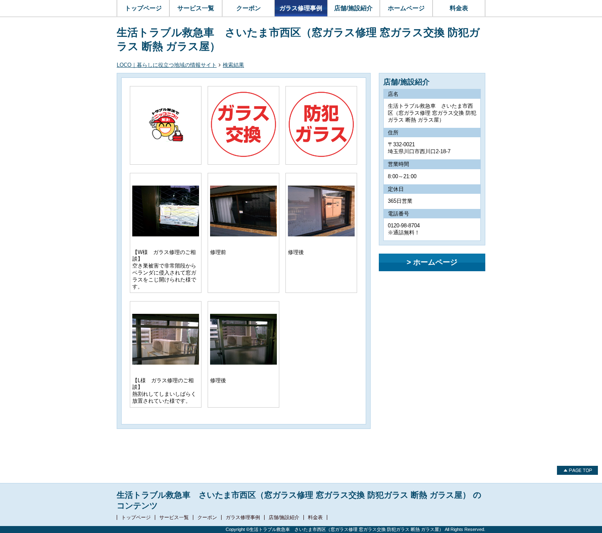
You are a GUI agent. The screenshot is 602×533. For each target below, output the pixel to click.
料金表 (459, 8)
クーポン (248, 8)
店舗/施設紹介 (353, 8)
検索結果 (233, 65)
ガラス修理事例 (300, 8)
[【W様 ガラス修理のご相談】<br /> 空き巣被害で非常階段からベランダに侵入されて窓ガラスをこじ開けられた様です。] (165, 232)
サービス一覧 (195, 8)
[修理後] (321, 232)
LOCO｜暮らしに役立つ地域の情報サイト (167, 65)
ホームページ (406, 8)
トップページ (143, 8)
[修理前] (243, 232)
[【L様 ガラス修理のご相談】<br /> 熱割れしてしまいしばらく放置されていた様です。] (165, 361)
